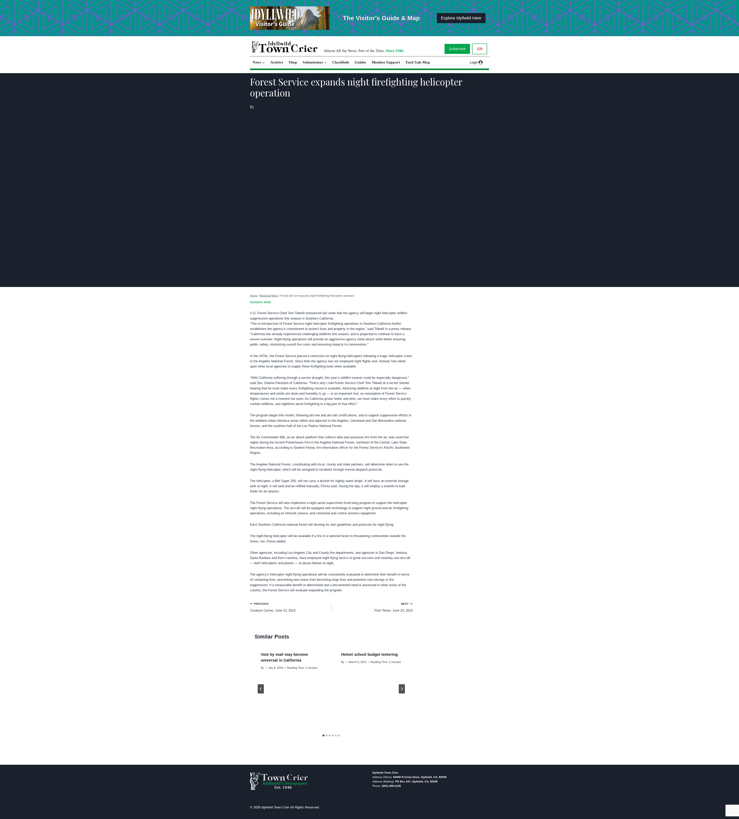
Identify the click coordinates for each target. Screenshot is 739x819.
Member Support (386, 62)
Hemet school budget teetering (369, 654)
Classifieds (340, 62)
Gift (479, 49)
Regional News (260, 302)
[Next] (402, 689)
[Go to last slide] (261, 689)
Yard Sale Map (417, 62)
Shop (293, 62)
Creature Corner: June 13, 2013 (272, 607)
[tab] (323, 735)
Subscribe (457, 49)
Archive (276, 62)
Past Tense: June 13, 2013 (393, 607)
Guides (360, 62)
